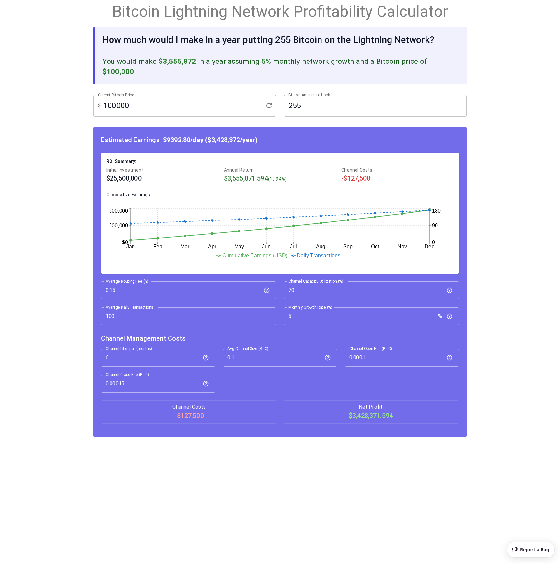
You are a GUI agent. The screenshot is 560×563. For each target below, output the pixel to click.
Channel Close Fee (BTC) (127, 374)
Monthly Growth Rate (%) (310, 307)
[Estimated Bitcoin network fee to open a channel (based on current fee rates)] (449, 358)
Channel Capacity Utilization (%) (315, 281)
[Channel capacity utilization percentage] (449, 290)
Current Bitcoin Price (116, 95)
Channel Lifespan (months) (129, 348)
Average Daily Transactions (129, 307)
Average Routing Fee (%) (127, 281)
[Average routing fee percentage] (267, 290)
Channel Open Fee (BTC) (370, 348)
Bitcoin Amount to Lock (309, 95)
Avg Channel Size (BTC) (248, 348)
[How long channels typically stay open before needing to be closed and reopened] (206, 358)
